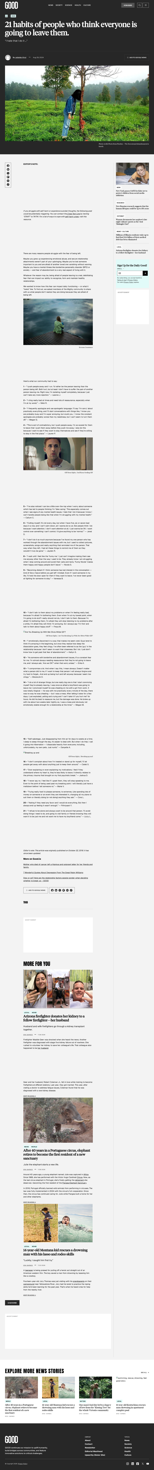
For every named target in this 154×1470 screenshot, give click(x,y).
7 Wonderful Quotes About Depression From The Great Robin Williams (53, 872)
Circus (79, 1177)
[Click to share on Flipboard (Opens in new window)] (8, 177)
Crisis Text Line (73, 214)
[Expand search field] (139, 5)
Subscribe (128, 5)
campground (28, 1284)
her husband (43, 1048)
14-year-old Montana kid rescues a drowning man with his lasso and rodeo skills (55, 1252)
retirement (79, 1180)
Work (118, 187)
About (88, 1440)
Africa (85, 1174)
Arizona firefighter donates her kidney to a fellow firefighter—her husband (54, 1018)
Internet (120, 216)
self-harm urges (72, 216)
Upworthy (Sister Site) (95, 1455)
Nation (82, 1401)
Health (78, 5)
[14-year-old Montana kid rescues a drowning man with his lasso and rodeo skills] (58, 1396)
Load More (12, 1303)
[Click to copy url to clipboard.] (8, 184)
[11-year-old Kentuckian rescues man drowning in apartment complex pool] (132, 1396)
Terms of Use (121, 280)
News (50, 5)
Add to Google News (137, 57)
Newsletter (90, 1447)
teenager (29, 1270)
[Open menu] (146, 5)
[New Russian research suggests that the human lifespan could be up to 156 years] (132, 204)
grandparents (78, 1281)
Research (120, 203)
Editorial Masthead (93, 1451)
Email (120, 269)
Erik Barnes (28, 1035)
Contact (88, 1444)
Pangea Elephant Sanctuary (74, 1183)
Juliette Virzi (20, 57)
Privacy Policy (133, 280)
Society (59, 5)
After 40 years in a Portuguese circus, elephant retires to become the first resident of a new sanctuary (56, 1154)
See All (144, 1372)
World (34, 1147)
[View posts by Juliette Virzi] (8, 57)
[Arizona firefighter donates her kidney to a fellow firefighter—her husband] (132, 248)
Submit (146, 274)
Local (26, 1013)
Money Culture (123, 231)
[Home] (6, 16)
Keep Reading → (29, 1096)
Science (68, 5)
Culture (87, 5)
